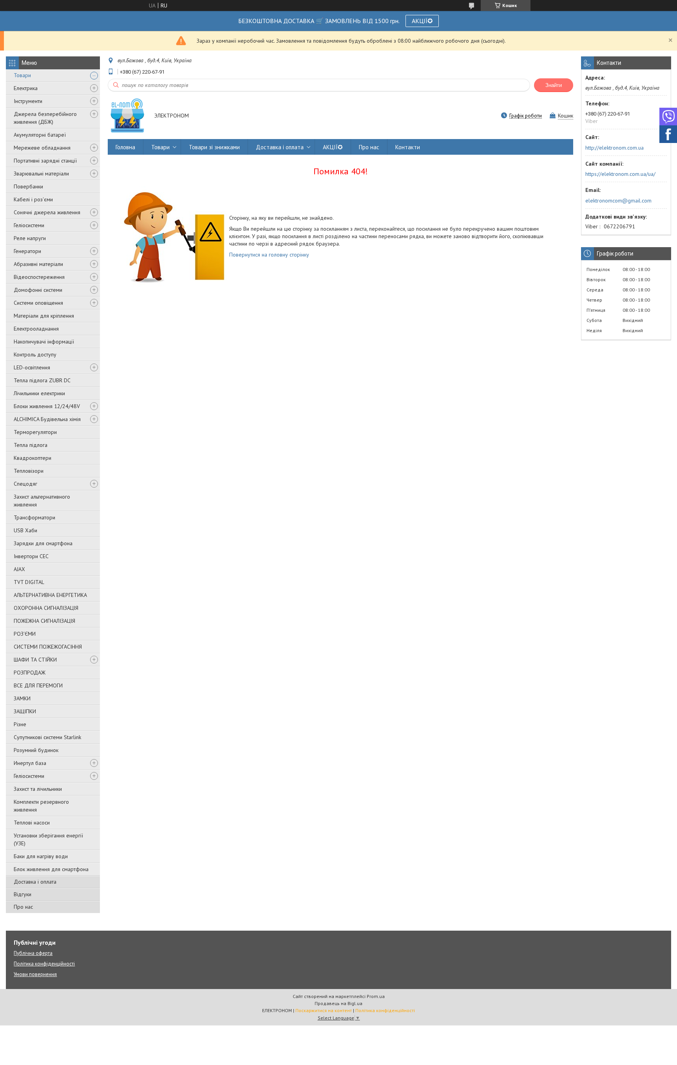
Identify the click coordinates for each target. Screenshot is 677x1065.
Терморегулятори (35, 432)
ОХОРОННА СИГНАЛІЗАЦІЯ (46, 607)
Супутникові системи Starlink (47, 737)
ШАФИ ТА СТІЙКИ (35, 659)
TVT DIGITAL (29, 582)
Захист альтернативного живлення (42, 500)
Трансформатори (34, 517)
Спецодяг (25, 483)
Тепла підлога (30, 444)
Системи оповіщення (38, 302)
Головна (125, 147)
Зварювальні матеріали (41, 173)
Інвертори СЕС (31, 556)
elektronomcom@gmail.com (618, 200)
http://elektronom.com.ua (614, 147)
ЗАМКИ (22, 698)
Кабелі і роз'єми (33, 199)
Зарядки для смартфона (43, 543)
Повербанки (28, 186)
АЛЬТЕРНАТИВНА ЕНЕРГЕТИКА (50, 594)
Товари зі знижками (214, 147)
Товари (22, 75)
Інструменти (28, 101)
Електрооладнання (36, 328)
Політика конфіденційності (44, 963)
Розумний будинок (36, 750)
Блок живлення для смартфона (51, 869)
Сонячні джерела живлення (47, 212)
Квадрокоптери (32, 457)
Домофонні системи (38, 289)
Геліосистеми (29, 225)
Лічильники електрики (39, 393)
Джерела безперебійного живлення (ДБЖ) (45, 117)
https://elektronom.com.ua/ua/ (620, 173)
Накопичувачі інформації (44, 341)
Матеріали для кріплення (44, 315)
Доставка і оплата (35, 881)
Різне (20, 724)
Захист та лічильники (38, 788)
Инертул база (30, 763)
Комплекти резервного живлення (41, 805)
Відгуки (22, 894)
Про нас (23, 906)
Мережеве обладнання (42, 147)
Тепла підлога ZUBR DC (42, 380)
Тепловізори (28, 470)
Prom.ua (376, 996)
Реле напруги (30, 238)
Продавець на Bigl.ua (338, 1003)
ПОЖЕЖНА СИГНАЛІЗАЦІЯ (44, 620)
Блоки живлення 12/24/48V (47, 406)
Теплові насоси (32, 822)
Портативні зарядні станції (45, 160)
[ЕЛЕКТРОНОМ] (127, 116)
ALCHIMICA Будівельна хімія (47, 419)
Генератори (27, 251)
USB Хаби (25, 530)
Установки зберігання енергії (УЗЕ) (48, 839)
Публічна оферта (33, 953)
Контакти (407, 147)
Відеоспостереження (39, 276)
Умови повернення (35, 974)
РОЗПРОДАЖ (29, 672)
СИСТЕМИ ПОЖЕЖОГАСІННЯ (48, 646)
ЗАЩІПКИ (25, 711)
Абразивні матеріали (38, 264)
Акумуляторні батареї (40, 134)
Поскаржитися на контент (323, 1010)
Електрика (26, 88)
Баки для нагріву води (41, 856)
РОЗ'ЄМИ (25, 633)
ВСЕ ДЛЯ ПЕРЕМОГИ (38, 685)
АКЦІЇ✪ (422, 21)
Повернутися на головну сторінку (269, 254)
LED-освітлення (32, 367)
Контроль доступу (35, 354)
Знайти (553, 85)
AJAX (19, 569)
